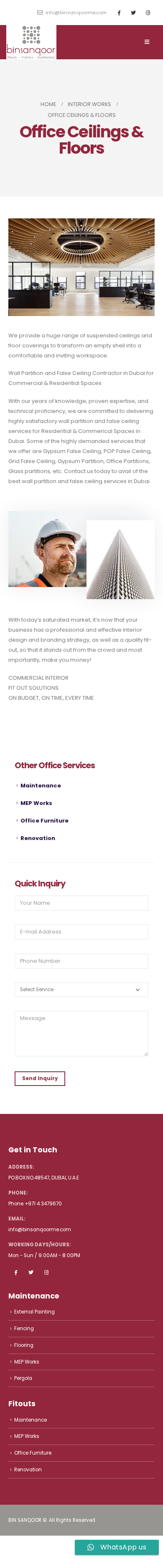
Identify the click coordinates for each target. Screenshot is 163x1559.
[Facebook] (118, 12)
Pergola (23, 1378)
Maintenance (40, 786)
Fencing (24, 1328)
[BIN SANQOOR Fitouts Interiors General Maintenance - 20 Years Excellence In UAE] (31, 42)
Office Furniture (44, 821)
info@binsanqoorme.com (75, 12)
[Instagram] (148, 12)
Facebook (15, 1272)
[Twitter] (133, 12)
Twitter (31, 1272)
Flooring (23, 1345)
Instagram (46, 1272)
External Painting (34, 1311)
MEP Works (36, 803)
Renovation (37, 838)
